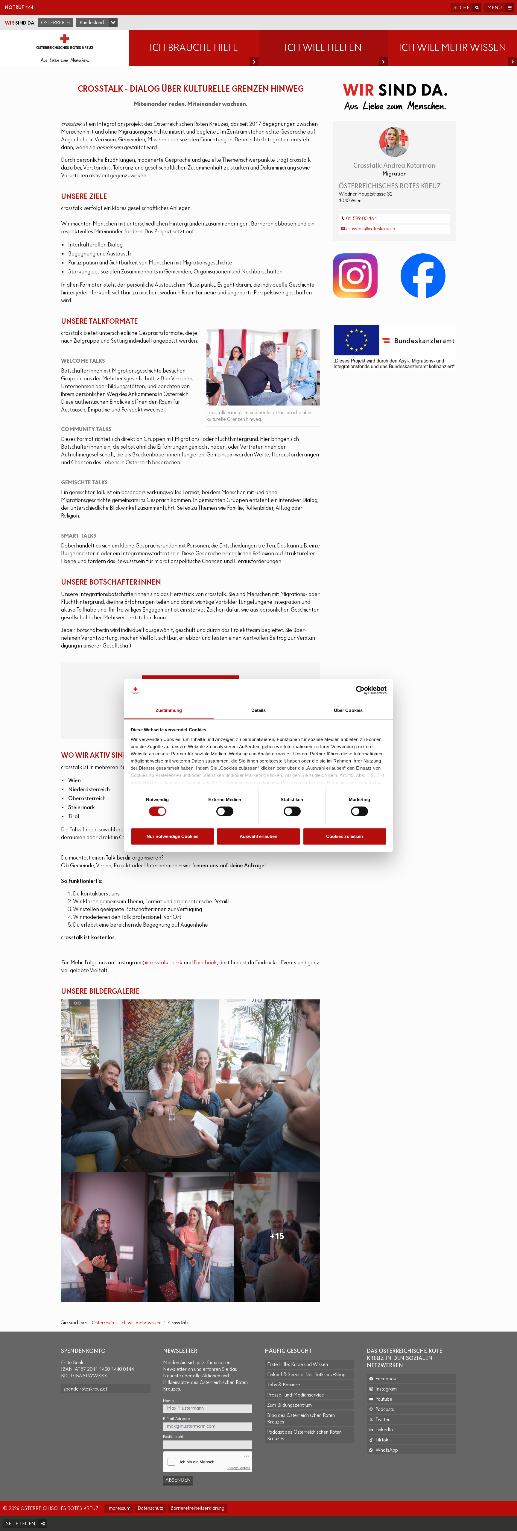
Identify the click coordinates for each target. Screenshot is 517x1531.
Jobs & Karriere (283, 1385)
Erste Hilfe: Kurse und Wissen (297, 1364)
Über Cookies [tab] (348, 710)
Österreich (55, 23)
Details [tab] (258, 710)
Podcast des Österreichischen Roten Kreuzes (304, 1436)
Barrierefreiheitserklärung (197, 1508)
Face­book (205, 963)
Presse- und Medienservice (295, 1395)
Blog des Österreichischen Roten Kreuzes (301, 1419)
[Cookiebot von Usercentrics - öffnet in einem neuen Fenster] (360, 690)
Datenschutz (150, 1508)
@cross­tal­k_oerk (162, 963)
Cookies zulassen (344, 836)
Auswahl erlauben (258, 836)
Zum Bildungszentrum (289, 1405)
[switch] (224, 811)
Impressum (118, 1508)
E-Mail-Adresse (176, 1419)
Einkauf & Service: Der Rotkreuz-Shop (306, 1375)
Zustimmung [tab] (169, 710)
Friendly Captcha (238, 1468)
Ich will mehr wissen (141, 1323)
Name (168, 1401)
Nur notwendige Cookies (172, 836)
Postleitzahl (173, 1437)
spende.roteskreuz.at (85, 1389)
